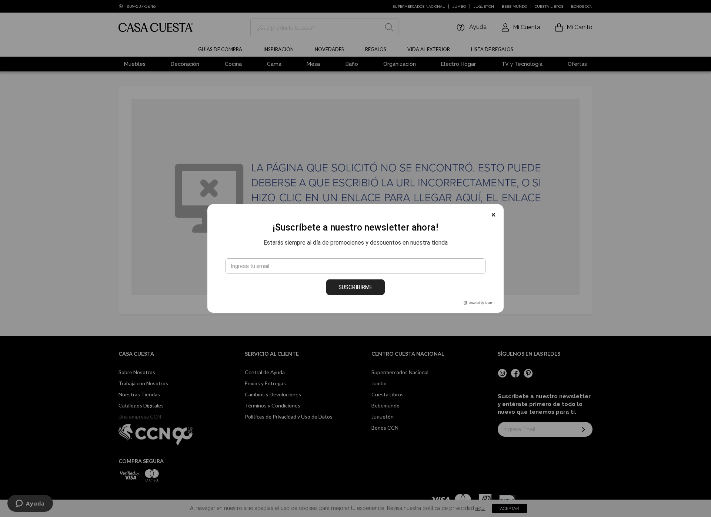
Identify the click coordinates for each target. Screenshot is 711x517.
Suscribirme (355, 287)
